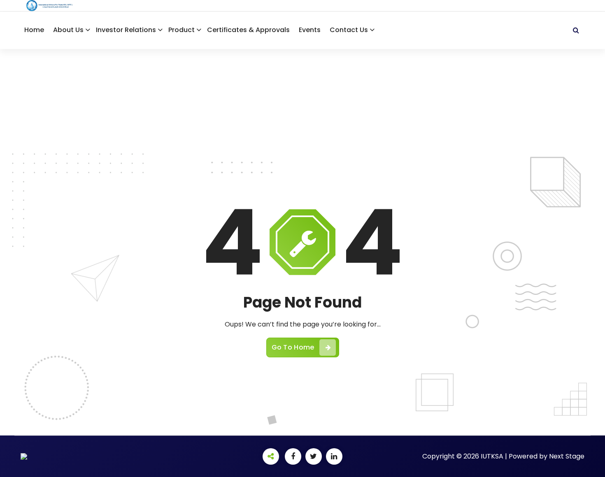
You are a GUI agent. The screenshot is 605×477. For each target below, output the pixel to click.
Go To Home (293, 347)
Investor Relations (126, 30)
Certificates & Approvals (248, 30)
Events (310, 30)
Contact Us (349, 30)
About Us (68, 30)
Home (34, 30)
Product (181, 30)
